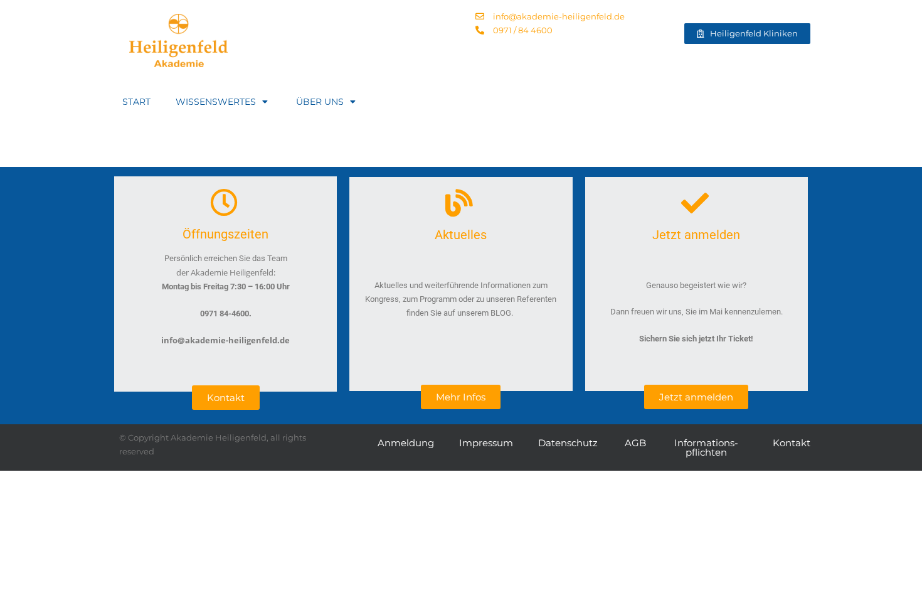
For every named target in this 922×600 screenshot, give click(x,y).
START (136, 101)
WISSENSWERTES (216, 101)
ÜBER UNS (320, 101)
